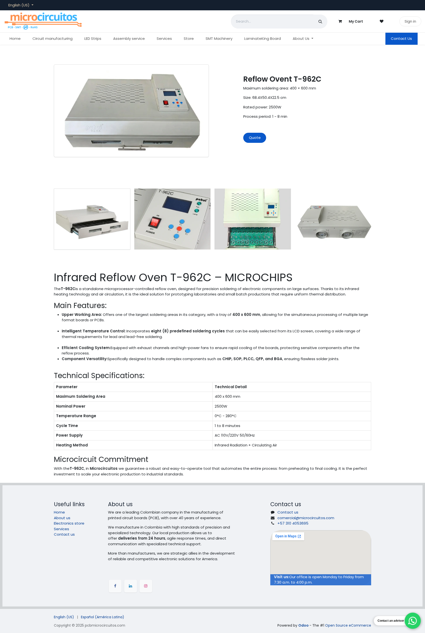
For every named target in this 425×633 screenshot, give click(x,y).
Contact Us (401, 38)
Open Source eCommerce (348, 625)
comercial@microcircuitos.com (305, 517)
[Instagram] (145, 586)
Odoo (303, 625)
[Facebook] (115, 586)
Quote (255, 137)
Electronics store (69, 523)
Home (59, 512)
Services (61, 528)
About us (62, 517)
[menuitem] (15, 39)
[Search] (320, 22)
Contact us (64, 534)
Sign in (410, 21)
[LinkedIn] (130, 586)
